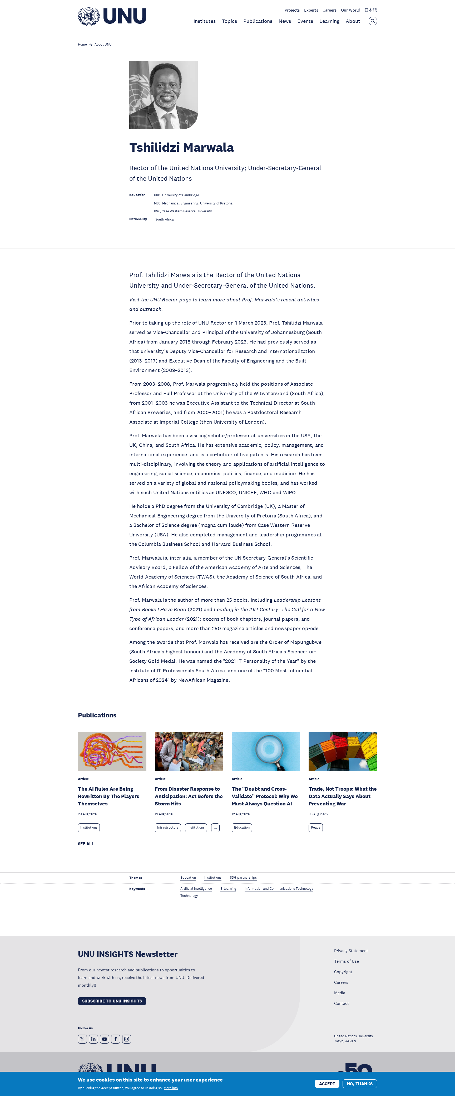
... (215, 827)
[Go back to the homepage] (112, 24)
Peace (315, 827)
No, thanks (360, 1083)
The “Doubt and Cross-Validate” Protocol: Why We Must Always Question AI (265, 796)
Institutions (88, 827)
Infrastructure (168, 827)
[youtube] (104, 1039)
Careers (330, 10)
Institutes (205, 21)
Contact (341, 1003)
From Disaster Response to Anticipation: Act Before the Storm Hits (189, 796)
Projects (292, 10)
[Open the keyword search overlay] (373, 21)
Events (305, 21)
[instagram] (126, 1039)
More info (171, 1088)
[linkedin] (93, 1039)
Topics (229, 21)
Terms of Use (346, 961)
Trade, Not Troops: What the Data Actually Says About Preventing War (343, 796)
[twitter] (82, 1039)
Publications (257, 21)
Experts (311, 10)
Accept (327, 1083)
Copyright (343, 971)
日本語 (370, 10)
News (285, 21)
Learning (329, 21)
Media (339, 992)
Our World (350, 10)
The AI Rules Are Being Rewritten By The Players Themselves (108, 796)
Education (242, 827)
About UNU (103, 45)
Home (82, 45)
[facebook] (115, 1039)
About (353, 21)
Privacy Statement (351, 950)
